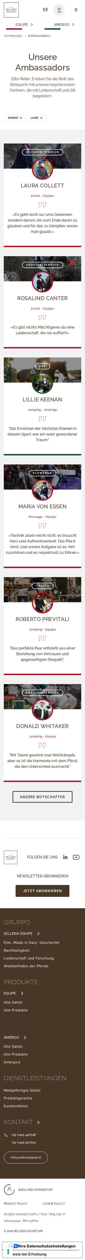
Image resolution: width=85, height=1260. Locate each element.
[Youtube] (76, 857)
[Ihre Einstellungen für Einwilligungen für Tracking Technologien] (8, 1251)
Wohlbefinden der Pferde (26, 966)
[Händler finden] (59, 10)
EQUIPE (10, 993)
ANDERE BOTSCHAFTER (42, 797)
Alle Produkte (16, 1010)
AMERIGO (11, 1037)
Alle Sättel (13, 1002)
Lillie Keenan (42, 399)
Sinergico (12, 1062)
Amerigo (61, 25)
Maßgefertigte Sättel (22, 1090)
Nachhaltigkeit (17, 950)
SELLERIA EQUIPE (18, 934)
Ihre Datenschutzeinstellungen (47, 1246)
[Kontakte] (45, 10)
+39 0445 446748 (23, 1134)
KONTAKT (19, 1122)
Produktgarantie (18, 1098)
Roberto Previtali (42, 619)
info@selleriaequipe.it (26, 1157)
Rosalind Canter (42, 298)
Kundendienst (16, 1106)
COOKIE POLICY (53, 1203)
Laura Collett (42, 185)
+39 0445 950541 (23, 1142)
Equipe (22, 25)
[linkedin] (65, 857)
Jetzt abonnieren (42, 891)
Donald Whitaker (42, 726)
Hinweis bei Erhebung (26, 1254)
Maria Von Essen (42, 506)
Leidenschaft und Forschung (29, 958)
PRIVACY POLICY (16, 1203)
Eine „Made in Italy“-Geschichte (32, 943)
